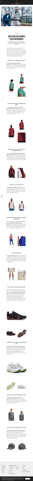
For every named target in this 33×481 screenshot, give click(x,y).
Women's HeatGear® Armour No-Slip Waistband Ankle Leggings (15, 222)
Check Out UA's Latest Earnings (16, 3)
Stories (3, 470)
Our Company (4, 467)
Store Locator (18, 467)
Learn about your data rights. (11, 479)
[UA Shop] (23, 467)
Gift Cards (10, 470)
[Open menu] (1, 1)
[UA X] (25, 471)
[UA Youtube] (27, 471)
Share (2, 195)
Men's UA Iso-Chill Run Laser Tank (13, 187)
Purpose (3, 468)
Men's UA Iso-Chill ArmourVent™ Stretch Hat (15, 430)
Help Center (11, 467)
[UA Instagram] (23, 471)
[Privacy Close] (31, 478)
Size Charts (17, 468)
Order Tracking (11, 468)
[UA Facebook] (29, 471)
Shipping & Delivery (12, 473)
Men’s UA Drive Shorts (12, 255)
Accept (28, 478)
